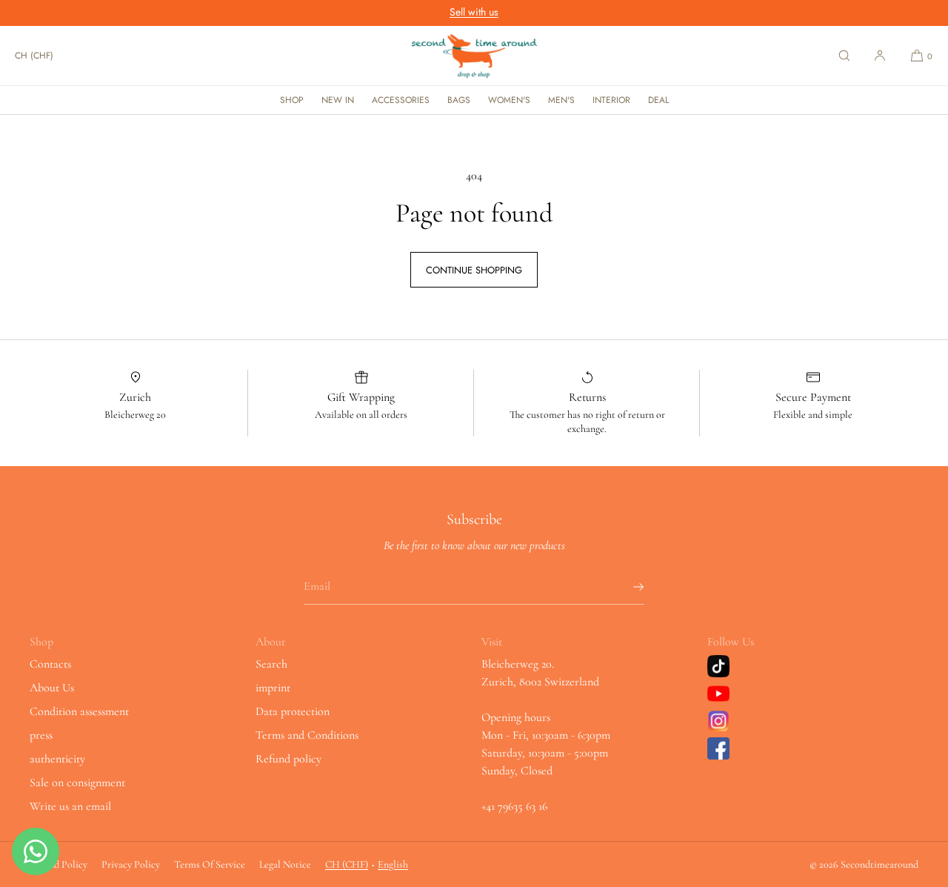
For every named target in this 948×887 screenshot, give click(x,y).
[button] (844, 55)
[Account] (880, 55)
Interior (611, 100)
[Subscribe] (625, 587)
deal (658, 100)
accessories (401, 100)
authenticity (57, 758)
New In (337, 100)
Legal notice (285, 864)
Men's (561, 100)
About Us (52, 687)
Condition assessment (79, 711)
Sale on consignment (77, 782)
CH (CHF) (34, 55)
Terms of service (209, 864)
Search (271, 664)
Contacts (50, 664)
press (41, 735)
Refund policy (288, 758)
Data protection (293, 711)
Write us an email (70, 806)
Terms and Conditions (307, 735)
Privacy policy (130, 864)
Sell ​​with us (474, 11)
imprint (273, 687)
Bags (458, 100)
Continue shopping (474, 270)
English (393, 864)
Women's (509, 100)
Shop (292, 100)
